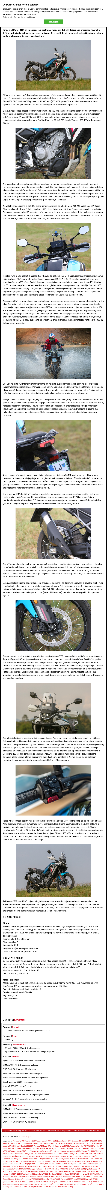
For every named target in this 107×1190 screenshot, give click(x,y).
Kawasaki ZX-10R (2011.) (12, 1166)
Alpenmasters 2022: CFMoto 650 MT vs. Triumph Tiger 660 (30, 1051)
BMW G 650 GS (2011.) (77, 1169)
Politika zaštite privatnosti (46, 1131)
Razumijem (53, 22)
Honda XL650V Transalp (40, 1177)
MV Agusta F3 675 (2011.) (47, 1184)
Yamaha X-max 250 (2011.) (20, 1151)
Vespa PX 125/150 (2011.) (12, 1159)
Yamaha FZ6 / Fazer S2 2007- (56, 1156)
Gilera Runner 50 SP (73, 1143)
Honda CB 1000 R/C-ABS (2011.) (32, 1156)
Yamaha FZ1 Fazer (40, 1146)
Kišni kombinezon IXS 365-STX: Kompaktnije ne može (26, 1095)
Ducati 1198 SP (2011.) (73, 1174)
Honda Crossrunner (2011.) (33, 1159)
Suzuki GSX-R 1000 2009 (51, 1151)
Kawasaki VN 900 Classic (88, 1154)
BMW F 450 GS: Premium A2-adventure (19, 1069)
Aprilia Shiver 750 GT (47, 1166)
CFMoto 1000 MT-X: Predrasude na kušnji (20, 1065)
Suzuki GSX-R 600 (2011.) (65, 1166)
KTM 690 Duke (53, 1146)
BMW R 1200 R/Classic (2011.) (89, 1156)
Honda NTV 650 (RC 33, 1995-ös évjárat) (31, 1154)
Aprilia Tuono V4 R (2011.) (18, 1164)
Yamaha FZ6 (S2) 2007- (52, 1179)
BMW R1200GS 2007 (35, 1179)
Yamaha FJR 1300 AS (89, 1151)
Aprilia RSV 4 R (96, 1171)
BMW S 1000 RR (81, 1166)
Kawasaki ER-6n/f (78, 1141)
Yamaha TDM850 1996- (94, 1177)
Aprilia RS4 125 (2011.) (36, 1164)
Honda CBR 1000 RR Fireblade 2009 (26, 1148)
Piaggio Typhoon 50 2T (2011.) (40, 1169)
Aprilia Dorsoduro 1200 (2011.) (89, 1164)
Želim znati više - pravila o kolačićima (19, 17)
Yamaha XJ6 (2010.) (70, 1154)
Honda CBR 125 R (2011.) (12, 1174)
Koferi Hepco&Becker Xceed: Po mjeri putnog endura (25, 1078)
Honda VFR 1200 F (71, 1159)
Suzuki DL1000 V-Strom (22, 1161)
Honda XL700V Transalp (68, 1146)
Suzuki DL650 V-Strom (23, 1143)
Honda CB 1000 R (86, 1143)
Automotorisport (25, 1137)
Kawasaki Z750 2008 (65, 1184)
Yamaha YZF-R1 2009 (85, 1146)
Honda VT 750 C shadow (56, 1143)
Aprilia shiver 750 (28, 1174)
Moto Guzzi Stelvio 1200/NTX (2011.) (17, 1177)
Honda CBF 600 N (90, 1148)
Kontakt (32, 1131)
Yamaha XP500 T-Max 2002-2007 (73, 1179)
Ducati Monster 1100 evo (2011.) (15, 1179)
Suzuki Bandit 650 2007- (24, 1146)
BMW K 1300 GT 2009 (21, 1169)
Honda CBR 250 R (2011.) (82, 1182)
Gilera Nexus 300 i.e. (85, 1159)
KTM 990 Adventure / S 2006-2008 (71, 1148)
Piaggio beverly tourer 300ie (71, 1151)
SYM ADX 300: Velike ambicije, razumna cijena (22, 1073)
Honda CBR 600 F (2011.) (49, 1148)
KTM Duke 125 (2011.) (56, 1174)
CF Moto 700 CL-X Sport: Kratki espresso (22, 1048)
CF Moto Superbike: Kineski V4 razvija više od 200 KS (27, 1031)
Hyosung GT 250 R (35, 1182)
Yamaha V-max (36, 1151)
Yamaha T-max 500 (39, 1143)
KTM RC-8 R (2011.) (56, 1177)
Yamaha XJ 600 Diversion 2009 (24, 1141)
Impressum (8, 1131)
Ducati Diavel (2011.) (69, 1164)
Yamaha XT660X (9, 1146)
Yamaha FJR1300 (41, 1174)
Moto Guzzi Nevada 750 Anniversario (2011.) (56, 1187)
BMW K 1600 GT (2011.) (31, 1166)
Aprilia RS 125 (72, 1156)
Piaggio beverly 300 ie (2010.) (47, 1141)
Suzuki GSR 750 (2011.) (50, 1182)
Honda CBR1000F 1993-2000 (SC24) (44, 1161)
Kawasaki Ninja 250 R (21, 1171)
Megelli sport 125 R (83, 1171)
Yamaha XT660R (9, 1143)
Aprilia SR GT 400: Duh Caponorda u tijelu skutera (24, 1061)
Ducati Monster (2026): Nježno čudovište (20, 1082)
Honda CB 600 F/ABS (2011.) (92, 1174)
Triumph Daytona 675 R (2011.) (84, 1184)
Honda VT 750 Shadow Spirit (69, 1161)
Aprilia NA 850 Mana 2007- (66, 1171)
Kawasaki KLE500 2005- (29, 1184)
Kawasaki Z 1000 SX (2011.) (53, 1159)
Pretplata (25, 1131)
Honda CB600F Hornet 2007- (74, 1177)
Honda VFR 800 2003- (60, 1169)
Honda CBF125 (97, 1182)
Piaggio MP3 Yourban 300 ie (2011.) (42, 1171)
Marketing (9, 1039)
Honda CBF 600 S (66, 1182)
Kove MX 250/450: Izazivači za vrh (17, 1086)
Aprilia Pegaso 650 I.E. (11, 1184)
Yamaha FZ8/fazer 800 (54, 1154)
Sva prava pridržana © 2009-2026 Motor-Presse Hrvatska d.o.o (80, 1131)
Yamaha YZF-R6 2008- (53, 1164)
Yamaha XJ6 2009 (64, 1141)
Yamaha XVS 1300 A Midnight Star (26, 1187)
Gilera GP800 (98, 1143)
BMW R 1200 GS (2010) (94, 1141)
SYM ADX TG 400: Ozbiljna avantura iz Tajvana (22, 1090)
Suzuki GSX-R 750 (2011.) (18, 1182)
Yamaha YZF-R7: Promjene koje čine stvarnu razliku (25, 1099)
